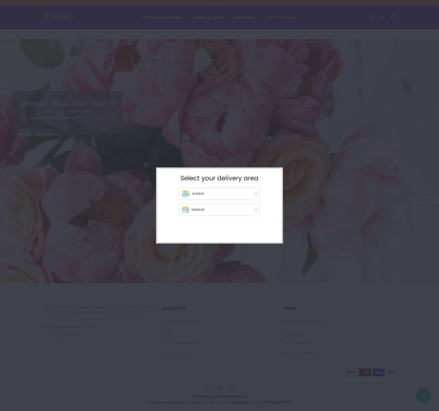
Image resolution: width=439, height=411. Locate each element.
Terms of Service (299, 352)
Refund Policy (295, 342)
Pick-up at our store (179, 322)
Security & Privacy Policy (305, 322)
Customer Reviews (178, 342)
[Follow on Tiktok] (230, 388)
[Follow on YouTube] (219, 388)
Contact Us (294, 332)
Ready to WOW (209, 17)
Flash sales (285, 17)
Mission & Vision (175, 352)
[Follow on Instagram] (208, 388)
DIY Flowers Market (162, 17)
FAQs (166, 332)
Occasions (244, 17)
